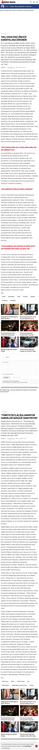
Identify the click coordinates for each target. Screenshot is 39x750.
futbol (18, 296)
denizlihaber (11, 296)
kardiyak (32, 296)
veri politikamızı (27, 746)
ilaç (28, 681)
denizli (3, 296)
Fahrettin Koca (21, 681)
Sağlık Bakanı (5, 685)
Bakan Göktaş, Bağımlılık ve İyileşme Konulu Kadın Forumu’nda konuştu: (21, 6)
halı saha (25, 296)
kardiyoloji (13, 300)
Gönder (6, 377)
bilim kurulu (5, 681)
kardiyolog (4, 300)
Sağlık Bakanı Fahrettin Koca (19, 685)
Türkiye (31, 685)
